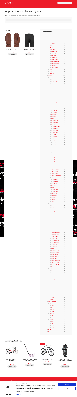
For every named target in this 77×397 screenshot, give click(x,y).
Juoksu (51, 41)
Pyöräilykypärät (54, 57)
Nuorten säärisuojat (55, 262)
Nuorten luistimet (54, 89)
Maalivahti (52, 92)
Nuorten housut (54, 258)
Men (52, 323)
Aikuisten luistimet (54, 81)
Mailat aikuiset (54, 211)
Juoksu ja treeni (51, 281)
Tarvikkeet (53, 199)
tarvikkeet (53, 197)
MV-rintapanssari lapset (55, 159)
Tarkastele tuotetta (12, 54)
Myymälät (7, 7)
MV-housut (53, 124)
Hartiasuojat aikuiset (55, 240)
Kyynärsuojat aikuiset (55, 250)
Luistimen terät (54, 85)
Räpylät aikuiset (56, 189)
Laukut (52, 272)
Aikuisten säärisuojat (55, 234)
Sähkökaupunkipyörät (55, 61)
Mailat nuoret (53, 213)
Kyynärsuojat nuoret (55, 252)
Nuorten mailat (54, 220)
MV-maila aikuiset (56, 142)
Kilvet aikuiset (55, 110)
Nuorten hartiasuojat (55, 256)
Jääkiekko (20, 7)
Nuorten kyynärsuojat (55, 260)
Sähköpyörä (53, 65)
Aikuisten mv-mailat (55, 100)
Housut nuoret (54, 246)
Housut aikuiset (54, 244)
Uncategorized (51, 329)
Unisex (52, 299)
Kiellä (67, 388)
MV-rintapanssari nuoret (57, 154)
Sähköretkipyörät (54, 67)
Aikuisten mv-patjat (55, 102)
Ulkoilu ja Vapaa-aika (52, 301)
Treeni (51, 69)
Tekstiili (52, 201)
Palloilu (51, 45)
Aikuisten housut (54, 230)
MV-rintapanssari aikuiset (57, 152)
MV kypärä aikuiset (54, 120)
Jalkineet (51, 283)
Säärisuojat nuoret (54, 266)
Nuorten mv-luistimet (55, 167)
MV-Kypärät (53, 134)
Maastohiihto (52, 43)
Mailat (51, 203)
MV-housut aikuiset (56, 126)
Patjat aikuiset (55, 179)
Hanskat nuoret (54, 238)
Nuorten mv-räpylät (55, 173)
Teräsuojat (53, 278)
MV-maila (53, 140)
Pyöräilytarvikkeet (54, 59)
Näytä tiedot (18, 394)
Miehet (52, 287)
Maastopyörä (53, 55)
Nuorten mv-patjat (54, 171)
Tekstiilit (51, 291)
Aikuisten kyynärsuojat (55, 232)
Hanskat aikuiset (54, 236)
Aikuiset (52, 79)
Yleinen (49, 331)
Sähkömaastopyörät (55, 63)
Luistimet (51, 77)
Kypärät (52, 118)
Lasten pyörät (54, 53)
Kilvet (52, 108)
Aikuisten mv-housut (55, 94)
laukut (52, 315)
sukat (52, 317)
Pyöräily (25, 7)
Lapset (52, 285)
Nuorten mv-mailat (55, 169)
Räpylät (52, 187)
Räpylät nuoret (55, 191)
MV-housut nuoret (56, 128)
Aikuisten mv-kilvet (54, 96)
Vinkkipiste (31, 7)
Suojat (51, 224)
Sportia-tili (37, 7)
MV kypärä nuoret (54, 122)
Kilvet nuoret (55, 112)
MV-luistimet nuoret (55, 138)
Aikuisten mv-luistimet (55, 98)
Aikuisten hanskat (54, 226)
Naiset (52, 289)
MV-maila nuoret (56, 144)
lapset (52, 83)
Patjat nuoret (55, 181)
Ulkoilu (51, 71)
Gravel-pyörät (53, 49)
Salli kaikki (67, 384)
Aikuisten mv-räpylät (55, 104)
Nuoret (52, 87)
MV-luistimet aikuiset (55, 136)
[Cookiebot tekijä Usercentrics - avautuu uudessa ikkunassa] (8, 395)
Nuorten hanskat (54, 254)
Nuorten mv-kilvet (54, 165)
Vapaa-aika (52, 73)
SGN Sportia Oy (8, 380)
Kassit (52, 270)
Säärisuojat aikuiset (55, 264)
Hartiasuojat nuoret (55, 242)
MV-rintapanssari (54, 150)
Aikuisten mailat (54, 207)
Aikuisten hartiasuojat (55, 228)
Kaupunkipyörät (54, 51)
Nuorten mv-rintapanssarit (56, 175)
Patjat (52, 177)
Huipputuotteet (14, 7)
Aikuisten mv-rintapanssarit (56, 106)
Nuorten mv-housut (55, 163)
